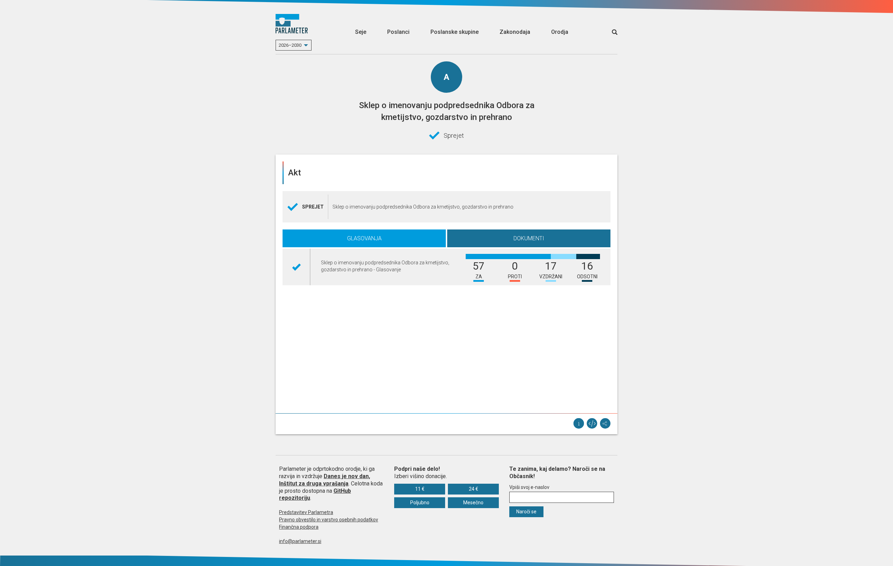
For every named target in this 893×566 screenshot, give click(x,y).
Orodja (559, 32)
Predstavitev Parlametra (306, 512)
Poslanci (398, 32)
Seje (360, 32)
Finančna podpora (298, 527)
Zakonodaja (515, 32)
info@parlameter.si (300, 541)
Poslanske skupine (454, 32)
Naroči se (526, 511)
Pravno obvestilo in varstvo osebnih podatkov (328, 519)
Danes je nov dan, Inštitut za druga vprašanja (324, 480)
